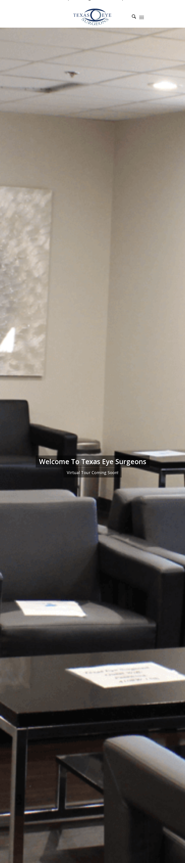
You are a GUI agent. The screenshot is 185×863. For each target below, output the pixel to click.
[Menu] (141, 17)
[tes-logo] (92, 17)
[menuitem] (131, 17)
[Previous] (10, 459)
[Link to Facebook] (156, 17)
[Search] (131, 17)
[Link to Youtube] (170, 17)
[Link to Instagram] (163, 17)
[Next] (175, 459)
